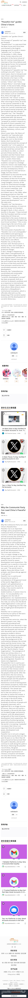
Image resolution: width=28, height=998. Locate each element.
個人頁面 (4, 963)
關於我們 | (6, 984)
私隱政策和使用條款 (15, 992)
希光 (16, 378)
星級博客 (17, 953)
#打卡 (13, 972)
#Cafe (22, 972)
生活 (2, 19)
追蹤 (24, 32)
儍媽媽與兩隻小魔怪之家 (6, 378)
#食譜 (18, 972)
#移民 (18, 974)
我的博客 (13, 965)
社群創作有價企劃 (6, 5)
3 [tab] (15, 10)
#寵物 (5, 972)
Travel (11, 980)
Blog (12, 982)
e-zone (16, 982)
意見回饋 (23, 953)
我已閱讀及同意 (14, 996)
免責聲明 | (11, 984)
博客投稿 (13, 956)
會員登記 (24, 2)
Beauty (19, 980)
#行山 (9, 972)
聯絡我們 (16, 985)
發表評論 (5, 395)
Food (23, 980)
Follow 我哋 (5, 322)
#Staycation (12, 974)
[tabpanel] (14, 9)
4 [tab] (17, 10)
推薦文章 (11, 953)
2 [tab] (13, 10)
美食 (16, 316)
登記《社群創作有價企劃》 (17, 312)
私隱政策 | (22, 984)
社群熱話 (16, 5)
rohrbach (8, 31)
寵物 (23, 316)
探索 (2, 953)
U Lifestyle (6, 980)
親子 (19, 316)
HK (15, 980)
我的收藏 (16, 963)
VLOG (6, 953)
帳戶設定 (10, 963)
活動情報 (8, 318)
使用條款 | (16, 984)
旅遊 (13, 316)
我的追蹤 (22, 963)
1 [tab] (11, 10)
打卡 (9, 316)
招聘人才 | (11, 985)
